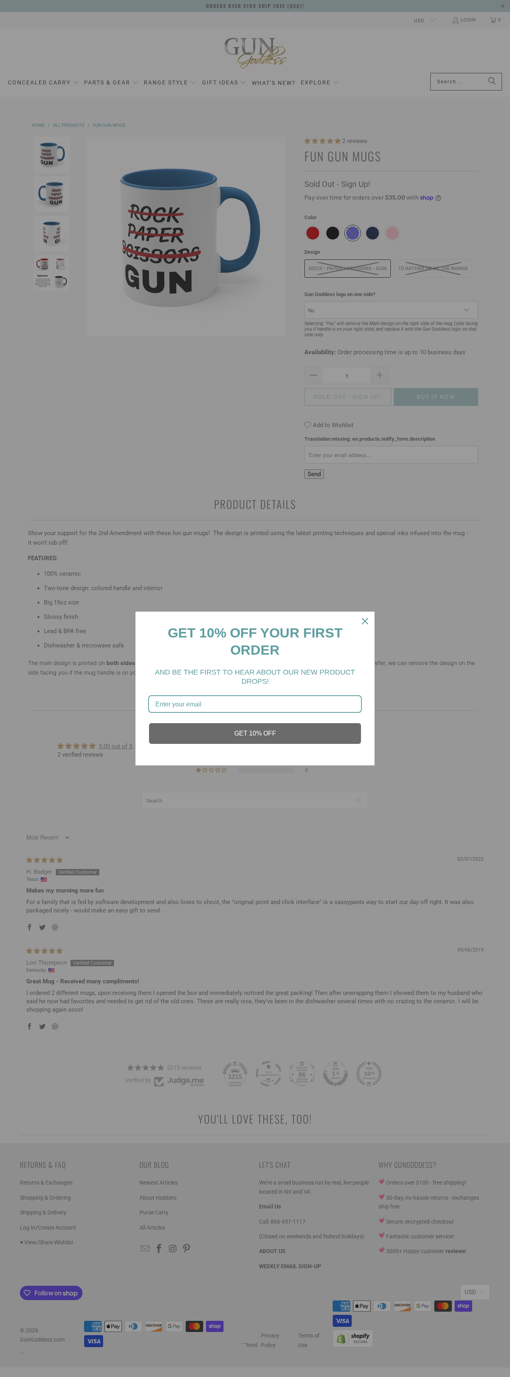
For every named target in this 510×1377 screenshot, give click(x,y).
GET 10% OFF (255, 733)
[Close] (365, 621)
